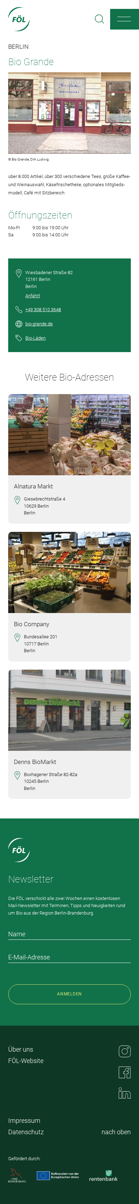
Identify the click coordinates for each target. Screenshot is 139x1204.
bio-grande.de (39, 323)
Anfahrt (32, 295)
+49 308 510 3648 (43, 309)
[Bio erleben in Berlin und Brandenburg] (19, 19)
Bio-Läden (35, 338)
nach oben (116, 1132)
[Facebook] (125, 1072)
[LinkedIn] (125, 1093)
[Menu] (124, 19)
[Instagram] (125, 1051)
